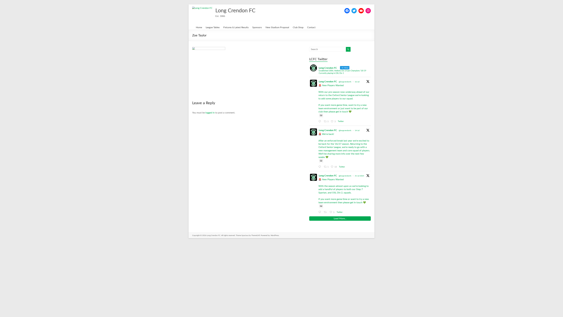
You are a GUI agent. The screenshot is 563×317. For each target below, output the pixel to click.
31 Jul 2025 (359, 176)
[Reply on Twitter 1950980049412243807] (320, 212)
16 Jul (357, 82)
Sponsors (257, 27)
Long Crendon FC (235, 10)
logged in (210, 113)
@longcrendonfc (345, 82)
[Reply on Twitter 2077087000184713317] (320, 167)
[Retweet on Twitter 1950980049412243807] (326, 212)
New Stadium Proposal (277, 27)
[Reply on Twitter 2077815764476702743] (320, 121)
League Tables (213, 27)
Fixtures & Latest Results (236, 27)
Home (199, 27)
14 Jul (357, 130)
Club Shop (298, 27)
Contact (311, 27)
